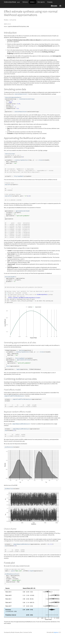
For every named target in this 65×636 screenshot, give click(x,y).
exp (6, 184)
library (7, 97)
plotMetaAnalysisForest (12, 574)
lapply (18, 369)
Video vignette (41, 2)
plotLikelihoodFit (10, 276)
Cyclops (12, 153)
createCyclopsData (19, 160)
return (8, 366)
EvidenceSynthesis (10, 2)
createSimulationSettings (26, 99)
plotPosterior (9, 447)
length (31, 570)
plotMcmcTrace (9, 488)
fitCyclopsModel (18, 176)
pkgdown (56, 632)
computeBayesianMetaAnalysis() (21, 423)
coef (8, 184)
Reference (25, 2)
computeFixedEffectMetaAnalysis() (14, 396)
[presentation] (48, 252)
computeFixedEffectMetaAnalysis (21, 399)
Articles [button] (32, 2)
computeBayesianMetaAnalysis (21, 428)
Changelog (49, 2)
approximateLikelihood (22, 211)
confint (9, 196)
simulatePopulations (20, 111)
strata (40, 160)
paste (12, 570)
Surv (27, 160)
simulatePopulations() (21, 94)
